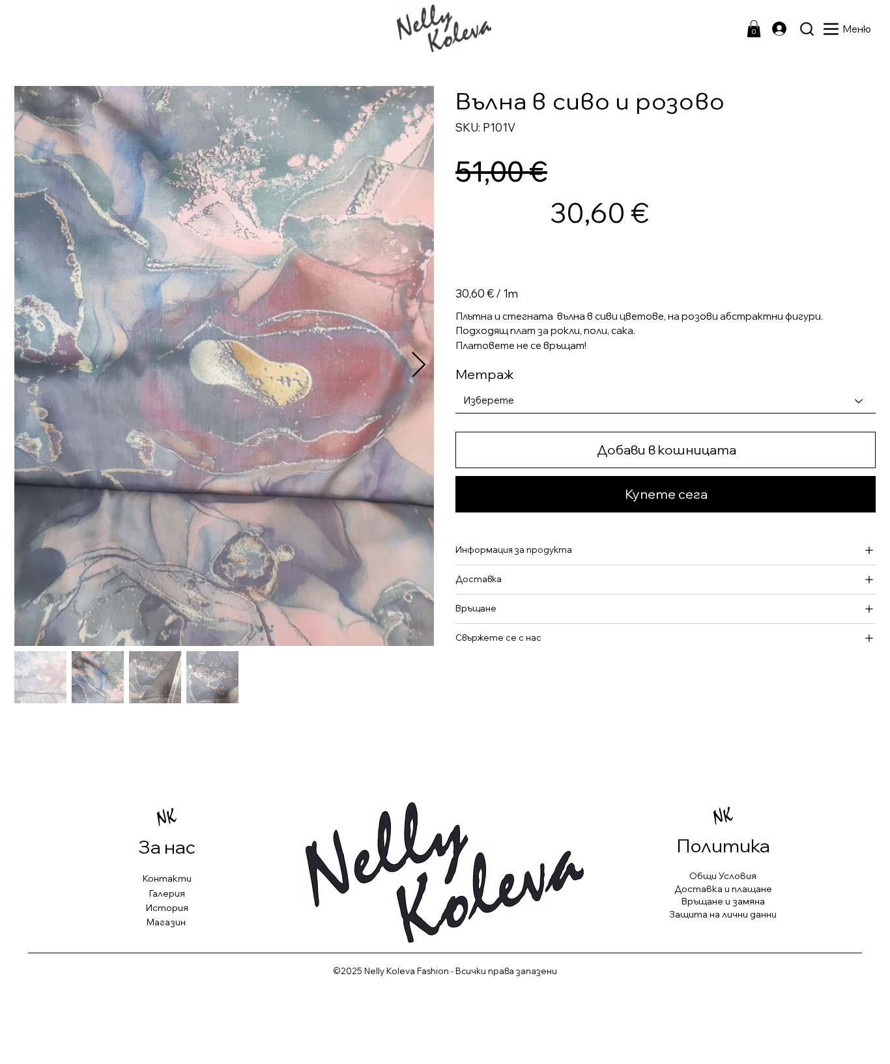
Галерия (167, 893)
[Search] (807, 28)
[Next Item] (418, 366)
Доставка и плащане (723, 889)
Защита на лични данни (723, 914)
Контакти (167, 878)
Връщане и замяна (723, 901)
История (167, 908)
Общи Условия (722, 876)
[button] (754, 28)
